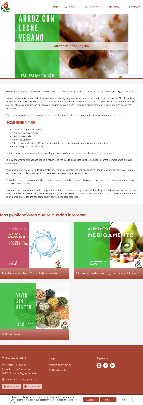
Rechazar (108, 399)
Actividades (91, 6)
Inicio (55, 6)
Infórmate (114, 6)
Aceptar (90, 399)
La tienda (69, 6)
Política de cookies (58, 370)
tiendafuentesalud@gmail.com (21, 379)
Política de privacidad (60, 364)
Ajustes (125, 399)
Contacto (134, 6)
